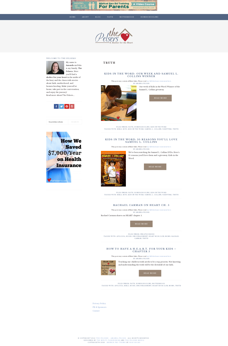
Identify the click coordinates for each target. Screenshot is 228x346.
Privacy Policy (99, 303)
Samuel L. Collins (153, 129)
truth (176, 129)
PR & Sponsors (100, 307)
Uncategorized (147, 234)
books (129, 236)
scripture (167, 129)
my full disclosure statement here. (159, 81)
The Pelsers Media (134, 340)
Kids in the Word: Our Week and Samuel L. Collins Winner (141, 75)
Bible (119, 129)
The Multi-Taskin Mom (108, 340)
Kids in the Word (158, 127)
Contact (96, 311)
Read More (160, 98)
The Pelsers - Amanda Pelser (111, 338)
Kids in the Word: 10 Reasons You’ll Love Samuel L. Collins (141, 140)
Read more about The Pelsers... (60, 95)
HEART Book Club (156, 236)
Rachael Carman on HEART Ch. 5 (141, 205)
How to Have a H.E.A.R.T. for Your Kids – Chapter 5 (141, 250)
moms (168, 236)
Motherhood (158, 283)
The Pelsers (114, 35)
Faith (130, 127)
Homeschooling (142, 127)
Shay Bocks (134, 342)
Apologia (120, 236)
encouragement (140, 236)
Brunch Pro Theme (116, 342)
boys (125, 129)
